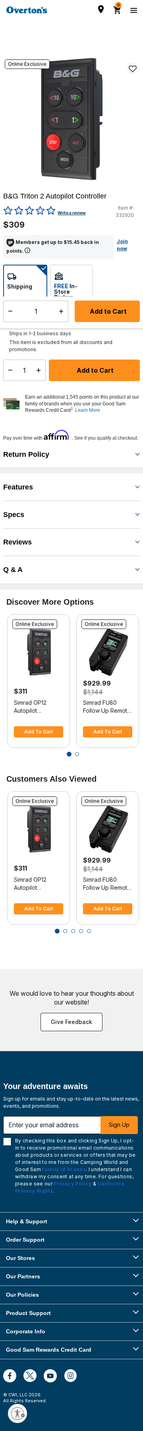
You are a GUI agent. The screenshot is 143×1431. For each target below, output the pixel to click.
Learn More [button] (87, 410)
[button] (81, 404)
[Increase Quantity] (40, 370)
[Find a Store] (101, 9)
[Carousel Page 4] (81, 931)
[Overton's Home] (27, 10)
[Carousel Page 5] (89, 931)
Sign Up (119, 1124)
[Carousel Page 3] (73, 931)
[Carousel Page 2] (77, 754)
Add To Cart (38, 732)
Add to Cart (94, 370)
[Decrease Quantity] (9, 370)
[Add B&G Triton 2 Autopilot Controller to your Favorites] (132, 69)
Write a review (72, 212)
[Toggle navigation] (132, 10)
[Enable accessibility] (17, 1413)
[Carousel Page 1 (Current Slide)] (69, 754)
